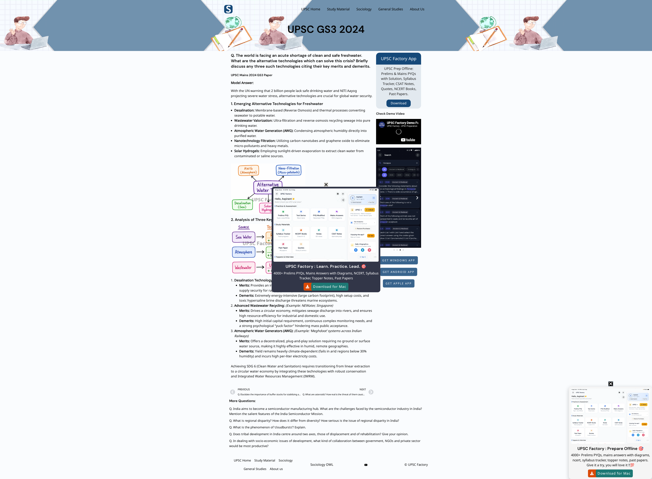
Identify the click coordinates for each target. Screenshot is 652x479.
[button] (417, 198)
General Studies (390, 9)
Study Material (338, 9)
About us (417, 9)
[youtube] (365, 464)
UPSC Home (310, 9)
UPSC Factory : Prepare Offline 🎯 (610, 448)
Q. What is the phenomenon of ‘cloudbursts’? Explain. (267, 427)
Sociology (364, 9)
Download (398, 103)
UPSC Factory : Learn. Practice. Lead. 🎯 (326, 266)
